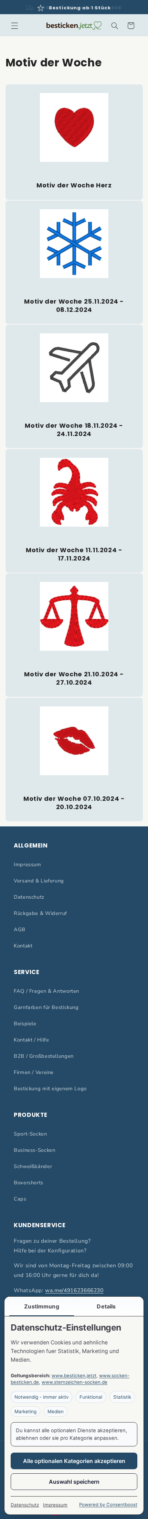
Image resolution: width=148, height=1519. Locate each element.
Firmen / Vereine (34, 1072)
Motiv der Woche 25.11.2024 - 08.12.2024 (74, 305)
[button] (14, 26)
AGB (19, 929)
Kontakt (23, 945)
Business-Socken (34, 1150)
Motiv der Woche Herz (74, 185)
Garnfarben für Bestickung (46, 1007)
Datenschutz (29, 896)
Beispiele (25, 1023)
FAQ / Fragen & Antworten (46, 991)
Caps (20, 1198)
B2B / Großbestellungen (44, 1056)
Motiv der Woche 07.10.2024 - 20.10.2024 (74, 803)
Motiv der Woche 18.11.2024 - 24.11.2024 (74, 430)
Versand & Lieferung (39, 880)
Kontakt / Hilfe (31, 1039)
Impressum (27, 864)
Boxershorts (28, 1182)
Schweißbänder (33, 1166)
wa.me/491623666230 (74, 1290)
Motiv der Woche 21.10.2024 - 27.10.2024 (74, 678)
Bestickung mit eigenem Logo (50, 1088)
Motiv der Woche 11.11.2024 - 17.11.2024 (74, 554)
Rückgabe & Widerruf (40, 913)
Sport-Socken (30, 1133)
